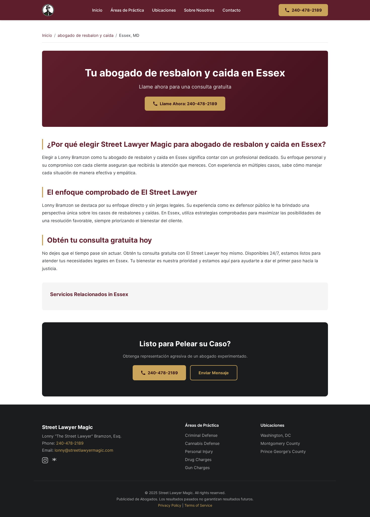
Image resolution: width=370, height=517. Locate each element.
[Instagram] (45, 460)
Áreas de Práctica (127, 10)
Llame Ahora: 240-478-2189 (188, 103)
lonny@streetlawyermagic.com (84, 450)
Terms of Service (198, 505)
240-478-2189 (307, 10)
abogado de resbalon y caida (86, 35)
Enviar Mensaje (214, 372)
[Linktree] (55, 460)
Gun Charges (197, 467)
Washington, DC (276, 435)
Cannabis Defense (202, 443)
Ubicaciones (164, 10)
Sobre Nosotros (199, 10)
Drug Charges (198, 459)
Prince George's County (283, 451)
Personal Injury (199, 451)
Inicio (97, 10)
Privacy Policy (169, 505)
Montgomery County (280, 443)
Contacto (232, 10)
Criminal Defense (201, 435)
